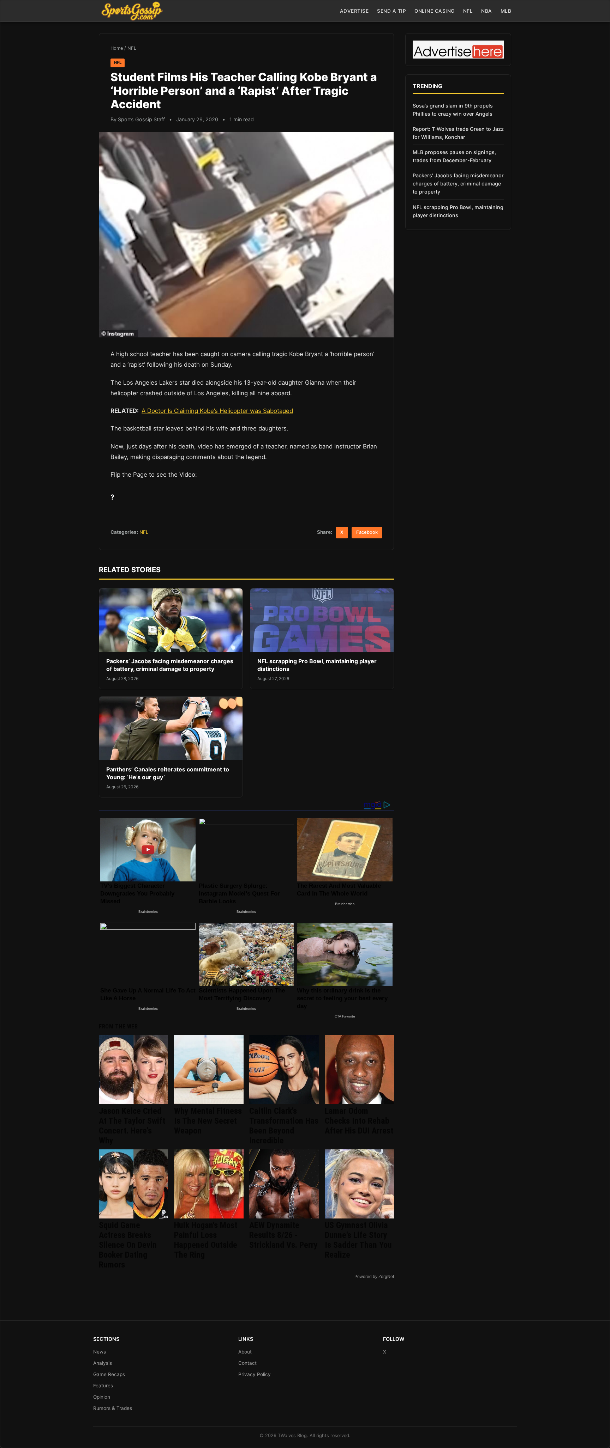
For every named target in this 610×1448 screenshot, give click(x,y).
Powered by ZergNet (374, 1276)
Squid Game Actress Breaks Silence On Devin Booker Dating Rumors (128, 1245)
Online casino (434, 11)
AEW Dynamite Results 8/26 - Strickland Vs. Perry (283, 1235)
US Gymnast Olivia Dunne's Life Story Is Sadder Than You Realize (358, 1240)
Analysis (102, 1363)
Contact (247, 1363)
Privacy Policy (254, 1374)
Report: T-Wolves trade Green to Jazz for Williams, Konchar (458, 133)
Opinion (101, 1397)
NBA (486, 11)
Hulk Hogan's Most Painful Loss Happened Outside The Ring (205, 1240)
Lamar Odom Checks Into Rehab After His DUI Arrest (359, 1121)
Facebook (367, 532)
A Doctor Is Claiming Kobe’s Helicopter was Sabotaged (217, 410)
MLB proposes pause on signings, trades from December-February (454, 156)
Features (103, 1385)
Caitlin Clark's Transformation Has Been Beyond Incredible (283, 1125)
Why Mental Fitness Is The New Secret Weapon (208, 1121)
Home (116, 48)
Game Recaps (109, 1374)
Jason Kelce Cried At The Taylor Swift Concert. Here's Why (132, 1125)
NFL (468, 11)
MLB (506, 11)
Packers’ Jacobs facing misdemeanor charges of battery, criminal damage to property (169, 665)
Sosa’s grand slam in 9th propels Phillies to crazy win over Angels (453, 110)
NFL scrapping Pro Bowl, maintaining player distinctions (458, 211)
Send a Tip (391, 11)
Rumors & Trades (112, 1408)
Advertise (354, 11)
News (99, 1352)
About (245, 1352)
